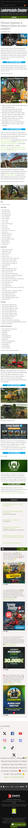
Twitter (7, 493)
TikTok (23, 493)
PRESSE (14, 803)
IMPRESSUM (21, 801)
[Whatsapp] (1, 5)
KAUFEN (14, 17)
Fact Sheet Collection (10, 175)
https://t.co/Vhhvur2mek (9, 598)
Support (19, 1)
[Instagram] (9, 5)
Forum (12, 1)
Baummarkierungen (6, 140)
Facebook (3, 493)
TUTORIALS (21, 13)
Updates (15, 1)
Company (23, 1)
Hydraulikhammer (5, 142)
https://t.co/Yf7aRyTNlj (8, 600)
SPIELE (6, 13)
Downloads (8, 1)
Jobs (1, 3)
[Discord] (13, 5)
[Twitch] (11, 5)
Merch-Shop (3, 1)
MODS (17, 13)
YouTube (18, 493)
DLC (13, 13)
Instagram (12, 493)
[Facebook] (5, 5)
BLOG (2, 13)
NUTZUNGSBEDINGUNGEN (9, 801)
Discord (22, 491)
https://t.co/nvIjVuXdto (8, 683)
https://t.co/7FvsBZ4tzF (11, 644)
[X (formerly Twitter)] (3, 5)
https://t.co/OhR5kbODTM (9, 645)
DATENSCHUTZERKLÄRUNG (13, 799)
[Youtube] (7, 5)
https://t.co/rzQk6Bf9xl (16, 682)
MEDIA (10, 13)
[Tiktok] (15, 5)
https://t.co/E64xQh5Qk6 (9, 560)
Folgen (22, 549)
